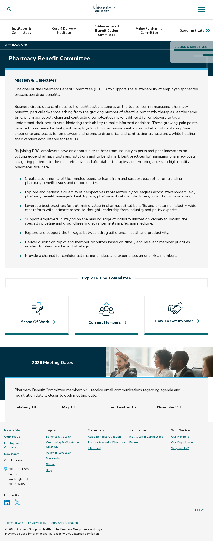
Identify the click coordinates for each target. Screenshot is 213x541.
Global (50, 464)
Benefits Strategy (58, 437)
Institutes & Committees (21, 30)
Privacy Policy (37, 523)
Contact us (12, 437)
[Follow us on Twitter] (19, 502)
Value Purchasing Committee (149, 30)
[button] (10, 9)
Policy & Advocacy (58, 453)
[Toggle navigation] (201, 9)
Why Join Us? (180, 448)
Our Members (180, 437)
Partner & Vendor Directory (106, 442)
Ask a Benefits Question (104, 437)
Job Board (94, 448)
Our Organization (182, 442)
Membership (13, 430)
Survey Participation (64, 523)
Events (134, 442)
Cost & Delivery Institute (64, 30)
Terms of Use (14, 523)
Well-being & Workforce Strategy (62, 444)
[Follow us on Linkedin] (9, 502)
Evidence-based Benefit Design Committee (107, 30)
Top (197, 509)
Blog (49, 470)
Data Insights (55, 458)
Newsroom (11, 454)
